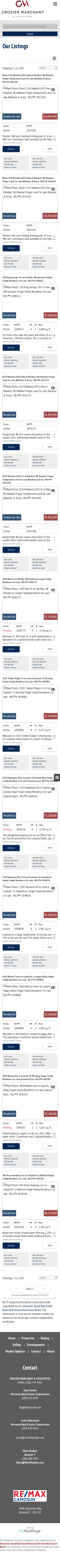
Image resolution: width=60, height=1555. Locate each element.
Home (11, 1338)
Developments (36, 1344)
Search (30, 34)
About (50, 1351)
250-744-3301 (9, 164)
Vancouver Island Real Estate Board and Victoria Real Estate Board (27, 1308)
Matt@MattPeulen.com (30, 1462)
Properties (28, 1338)
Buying (45, 1338)
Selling (16, 1344)
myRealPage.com (30, 1531)
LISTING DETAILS (11, 149)
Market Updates (15, 1351)
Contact (36, 1351)
